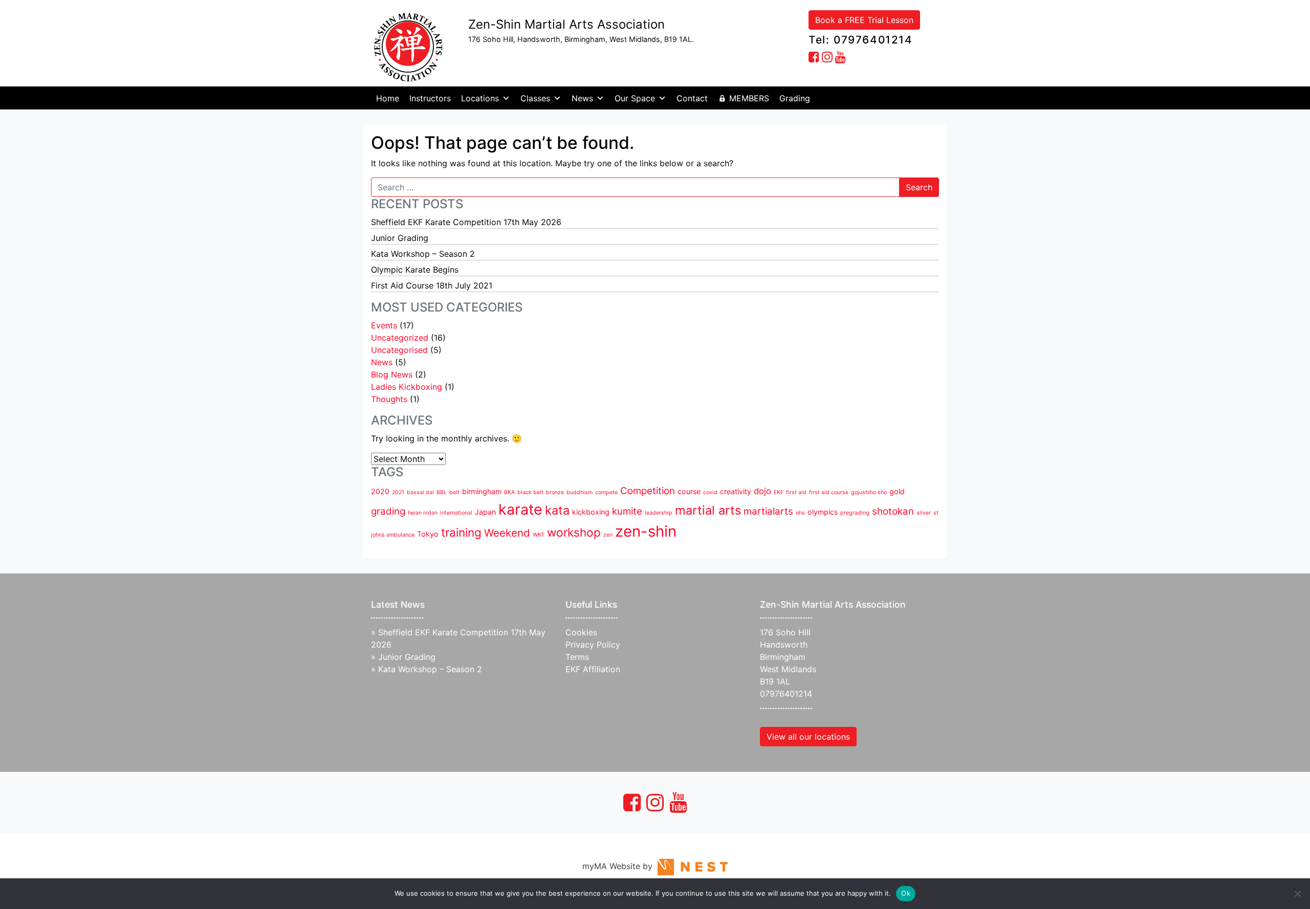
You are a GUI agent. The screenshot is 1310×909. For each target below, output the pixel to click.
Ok (905, 893)
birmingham (481, 491)
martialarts (768, 511)
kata (557, 510)
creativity (735, 491)
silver (923, 512)
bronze (555, 492)
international (456, 512)
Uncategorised (399, 350)
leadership (658, 512)
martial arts (708, 510)
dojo (762, 491)
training (461, 532)
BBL (441, 492)
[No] (1297, 894)
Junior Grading (399, 238)
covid (710, 492)
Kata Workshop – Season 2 (423, 254)
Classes (535, 98)
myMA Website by (620, 866)
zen (608, 534)
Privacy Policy (592, 644)
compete (606, 492)
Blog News (391, 374)
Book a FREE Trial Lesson (864, 20)
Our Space (635, 98)
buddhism (579, 492)
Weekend (507, 532)
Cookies (581, 632)
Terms (577, 657)
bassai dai (420, 492)
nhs (800, 512)
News (582, 98)
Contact (692, 98)
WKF (538, 534)
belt (454, 492)
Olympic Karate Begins (414, 269)
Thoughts (389, 399)
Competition (647, 491)
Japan (485, 511)
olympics (822, 511)
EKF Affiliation (592, 669)
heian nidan (423, 512)
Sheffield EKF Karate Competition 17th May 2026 (466, 222)
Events (384, 325)
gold (897, 491)
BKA (509, 492)
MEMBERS (749, 98)
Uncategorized (399, 337)
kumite (627, 511)
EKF (778, 492)
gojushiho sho (869, 492)
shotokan (893, 511)
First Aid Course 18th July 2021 (431, 285)
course (689, 491)
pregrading (854, 512)
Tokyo (428, 533)
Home (387, 98)
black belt (530, 492)
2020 (380, 491)
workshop (574, 532)
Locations (480, 98)
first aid (796, 492)
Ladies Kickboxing (406, 387)
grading (388, 511)
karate (520, 509)
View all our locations (808, 736)
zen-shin (645, 531)
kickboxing (590, 511)
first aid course (828, 492)
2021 (398, 492)
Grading (794, 98)
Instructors (430, 98)
